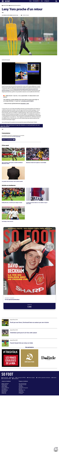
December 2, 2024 (25, 103)
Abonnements (5, 377)
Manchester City (22, 390)
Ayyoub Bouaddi (5, 390)
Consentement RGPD (7, 378)
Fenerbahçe (21, 386)
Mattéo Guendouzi (5, 383)
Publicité (54, 377)
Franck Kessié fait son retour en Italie (9, 339)
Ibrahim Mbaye (4, 386)
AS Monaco (21, 391)
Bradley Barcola (5, 384)
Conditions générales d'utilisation (43, 377)
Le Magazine (46, 1)
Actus (30, 1)
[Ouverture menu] (3, 1)
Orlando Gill (4, 393)
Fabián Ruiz (4, 392)
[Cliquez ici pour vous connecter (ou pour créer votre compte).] (56, 449)
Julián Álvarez (4, 385)
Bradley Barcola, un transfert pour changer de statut (12, 188)
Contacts (12, 377)
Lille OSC (20, 385)
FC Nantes (21, 393)
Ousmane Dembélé (5, 387)
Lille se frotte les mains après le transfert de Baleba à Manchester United (12, 149)
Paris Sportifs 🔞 (36, 1)
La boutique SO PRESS (21, 377)
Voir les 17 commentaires (7, 139)
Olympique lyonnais (22, 384)
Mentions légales (31, 377)
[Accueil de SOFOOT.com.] (16, 1)
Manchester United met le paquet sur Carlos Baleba (36, 148)
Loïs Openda (4, 388)
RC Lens (20, 388)
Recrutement (15, 378)
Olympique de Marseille (23, 387)
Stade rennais (21, 392)
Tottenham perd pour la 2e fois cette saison (10, 328)
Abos (42, 1)
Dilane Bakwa (4, 391)
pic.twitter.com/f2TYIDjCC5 (27, 101)
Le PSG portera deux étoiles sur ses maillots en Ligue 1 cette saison (37, 189)
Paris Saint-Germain (22, 383)
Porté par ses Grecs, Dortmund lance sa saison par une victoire (14, 318)
